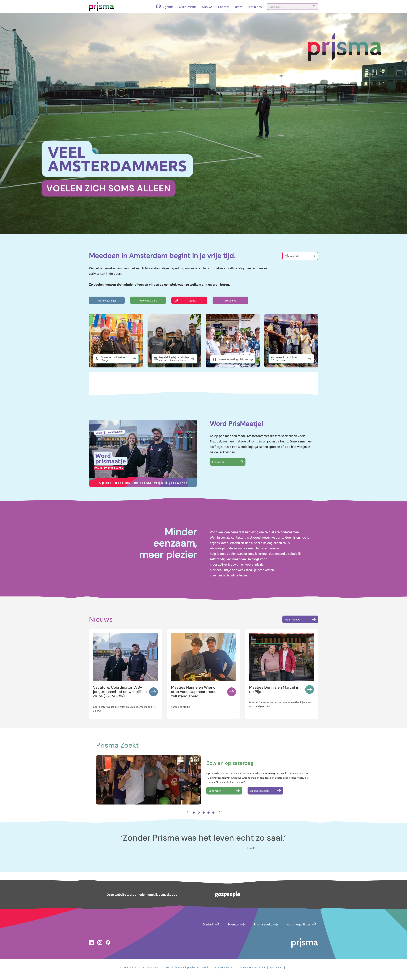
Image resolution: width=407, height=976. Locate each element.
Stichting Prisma (151, 967)
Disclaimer (276, 967)
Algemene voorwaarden (252, 967)
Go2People (203, 967)
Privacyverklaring (223, 967)
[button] (187, 812)
